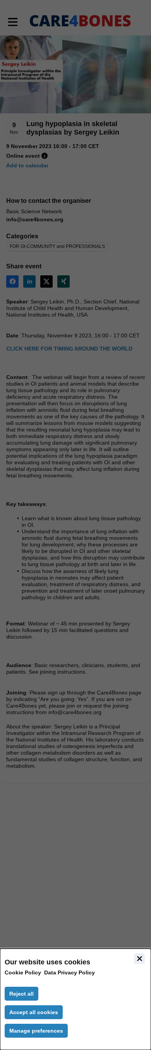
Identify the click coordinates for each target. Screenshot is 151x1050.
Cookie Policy (23, 972)
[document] (75, 999)
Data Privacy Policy (69, 972)
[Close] (139, 958)
